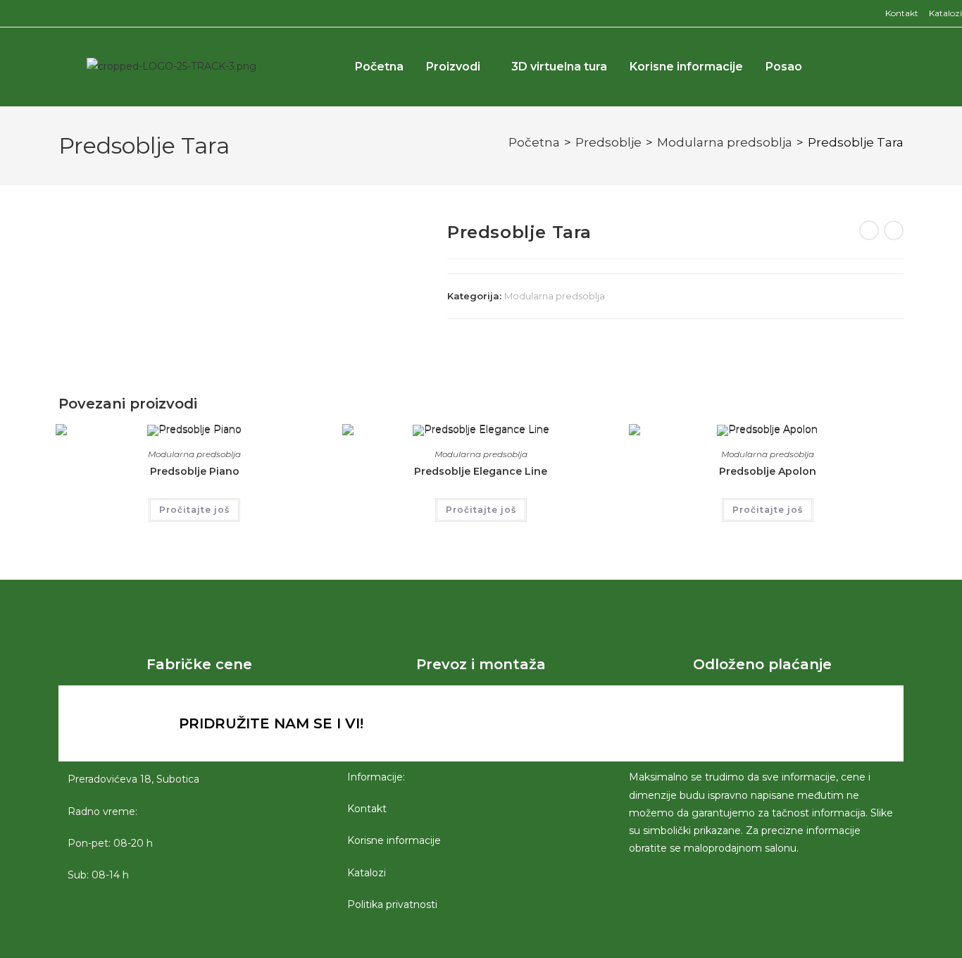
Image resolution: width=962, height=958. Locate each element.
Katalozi (945, 13)
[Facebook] (652, 723)
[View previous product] (869, 230)
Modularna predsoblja (724, 142)
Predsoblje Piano (194, 471)
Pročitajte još (194, 509)
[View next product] (894, 230)
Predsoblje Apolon (767, 471)
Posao (784, 66)
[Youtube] (729, 723)
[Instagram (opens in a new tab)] (21, 13)
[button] (867, 67)
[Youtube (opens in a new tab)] (38, 13)
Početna (379, 66)
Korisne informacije (686, 66)
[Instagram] (690, 723)
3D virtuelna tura (559, 66)
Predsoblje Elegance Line (480, 471)
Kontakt (901, 13)
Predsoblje (608, 142)
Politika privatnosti (392, 904)
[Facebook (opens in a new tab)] (6, 13)
